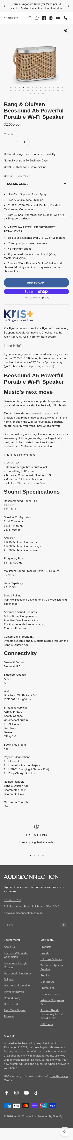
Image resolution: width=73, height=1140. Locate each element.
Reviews (9, 1016)
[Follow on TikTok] (36, 1093)
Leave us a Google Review (15, 965)
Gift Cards (46, 1024)
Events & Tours (49, 994)
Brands (44, 953)
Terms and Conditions (17, 973)
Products (45, 946)
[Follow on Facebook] (6, 1093)
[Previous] (4, 6)
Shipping (9, 979)
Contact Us (47, 981)
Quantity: (9, 134)
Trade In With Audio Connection (16, 955)
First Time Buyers (15, 1010)
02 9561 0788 (12, 900)
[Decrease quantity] (9, 142)
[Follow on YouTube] (26, 1093)
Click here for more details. (39, 336)
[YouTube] (58, 18)
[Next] (68, 6)
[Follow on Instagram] (16, 1093)
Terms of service (14, 991)
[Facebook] (44, 18)
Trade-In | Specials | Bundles (52, 967)
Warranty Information (17, 985)
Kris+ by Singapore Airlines (52, 1002)
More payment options (36, 297)
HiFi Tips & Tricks (51, 959)
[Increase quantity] (24, 142)
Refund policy (12, 998)
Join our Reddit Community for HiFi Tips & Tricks (52, 1014)
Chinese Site (11, 1004)
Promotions (47, 987)
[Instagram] (51, 18)
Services (45, 975)
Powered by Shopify (50, 1116)
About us (9, 946)
